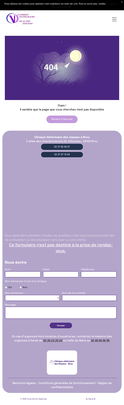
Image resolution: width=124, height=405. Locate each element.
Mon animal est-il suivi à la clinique (25, 281)
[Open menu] (114, 19)
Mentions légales (24, 383)
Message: (10, 305)
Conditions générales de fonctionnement (67, 383)
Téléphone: (87, 269)
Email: (46, 269)
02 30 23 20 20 (52, 340)
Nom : (8, 269)
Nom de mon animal (73, 293)
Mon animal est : (14, 293)
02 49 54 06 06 (100, 340)
